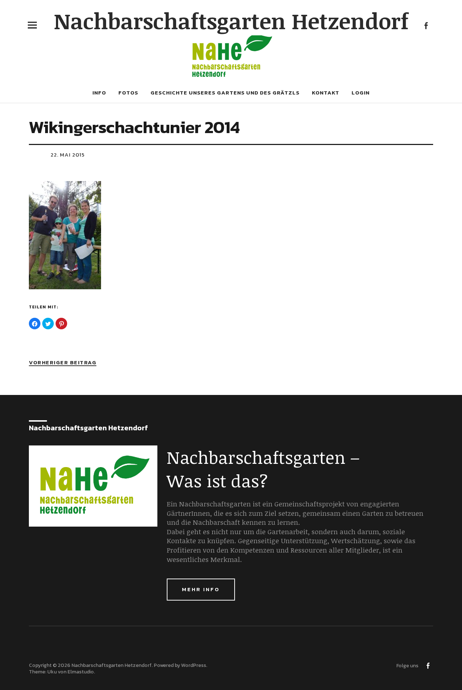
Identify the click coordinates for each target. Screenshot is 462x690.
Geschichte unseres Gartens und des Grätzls (225, 92)
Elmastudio (80, 672)
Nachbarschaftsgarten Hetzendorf (231, 20)
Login (361, 92)
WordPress (193, 665)
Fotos (128, 92)
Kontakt (325, 92)
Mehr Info (201, 589)
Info (99, 92)
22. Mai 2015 (68, 154)
